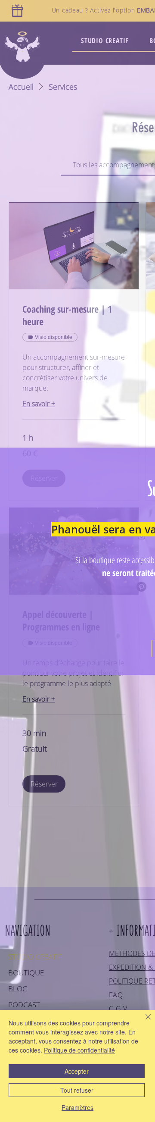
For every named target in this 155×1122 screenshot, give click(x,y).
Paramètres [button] (77, 1107)
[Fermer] (143, 1022)
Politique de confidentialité (79, 1050)
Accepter (77, 1071)
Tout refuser (76, 1090)
